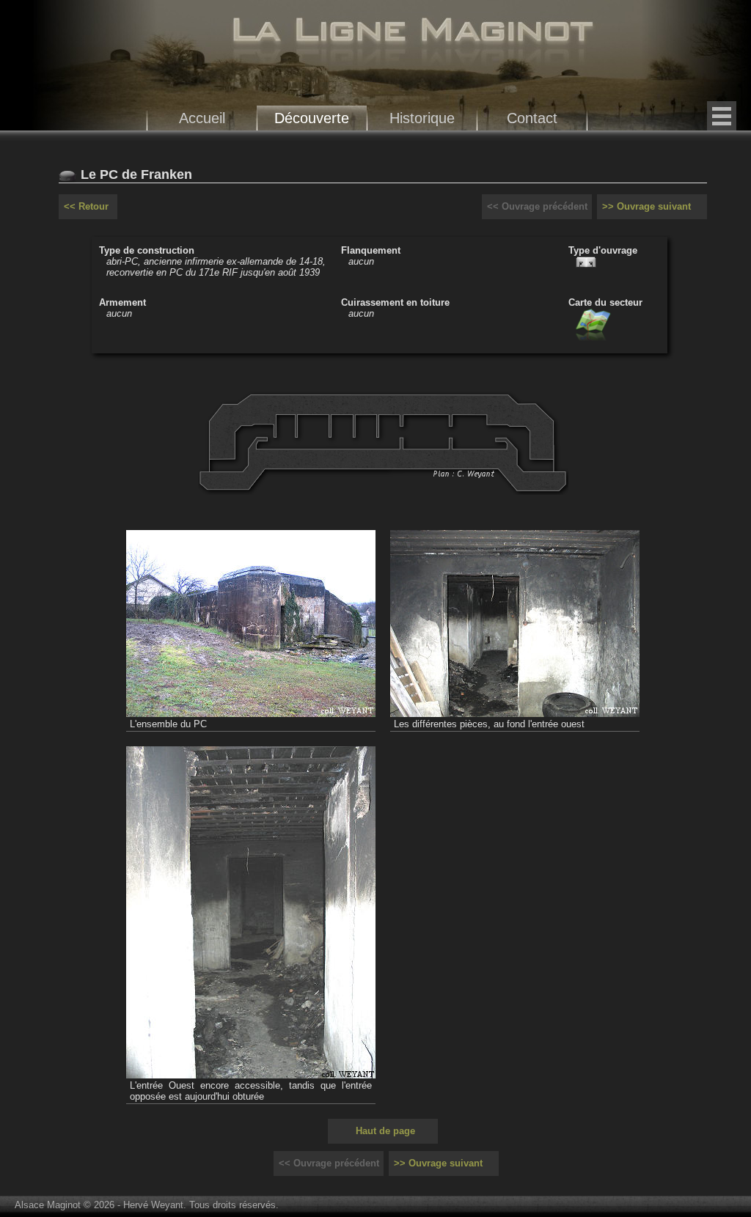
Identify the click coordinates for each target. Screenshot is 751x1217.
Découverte (311, 117)
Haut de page (385, 1130)
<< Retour (86, 206)
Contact (532, 117)
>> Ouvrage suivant (646, 206)
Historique (422, 117)
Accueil (202, 117)
